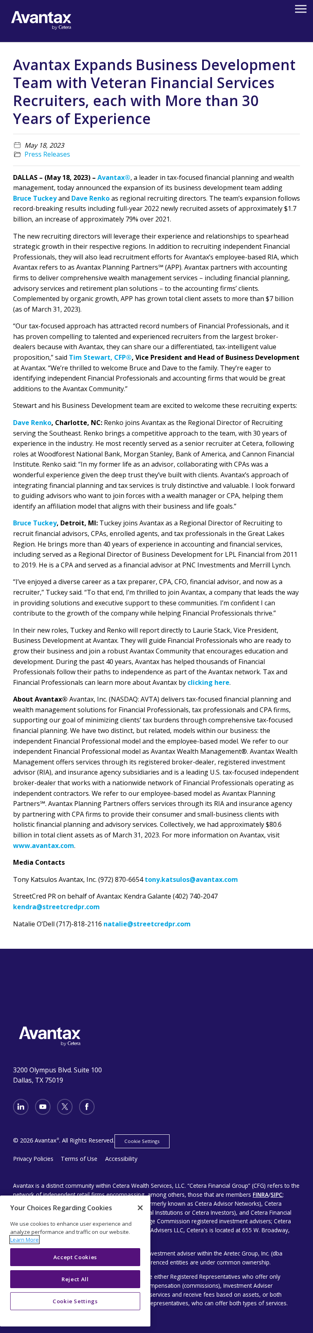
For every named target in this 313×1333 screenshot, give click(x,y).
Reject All (75, 1279)
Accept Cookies (75, 1257)
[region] (75, 1261)
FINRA (261, 1194)
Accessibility (121, 1158)
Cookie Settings (142, 1141)
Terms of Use (79, 1158)
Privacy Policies (33, 1158)
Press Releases (47, 154)
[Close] (140, 1208)
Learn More (24, 1239)
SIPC (276, 1194)
